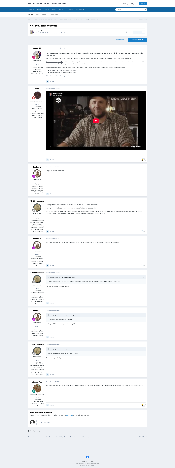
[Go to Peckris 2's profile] (37, 173)
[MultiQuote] (47, 81)
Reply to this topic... (45, 422)
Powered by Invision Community (87, 465)
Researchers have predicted (54, 62)
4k (38, 64)
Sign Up (143, 3)
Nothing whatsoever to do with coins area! (59, 33)
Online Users (54, 14)
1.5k (38, 398)
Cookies (91, 461)
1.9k (38, 104)
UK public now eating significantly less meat (63, 70)
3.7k (38, 183)
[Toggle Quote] (48, 277)
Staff (37, 14)
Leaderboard (80, 9)
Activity (39, 9)
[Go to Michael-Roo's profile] (37, 388)
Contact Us (84, 461)
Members (44, 14)
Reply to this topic (137, 39)
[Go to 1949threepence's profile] (37, 207)
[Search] (145, 9)
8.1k (38, 217)
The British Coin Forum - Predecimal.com (47, 3)
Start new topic (120, 39)
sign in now (69, 415)
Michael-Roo (37, 382)
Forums (30, 14)
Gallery (61, 9)
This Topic (138, 9)
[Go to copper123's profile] (32, 32)
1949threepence (37, 201)
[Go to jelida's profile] (37, 95)
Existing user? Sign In (130, 3)
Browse (31, 9)
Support (47, 9)
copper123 (40, 31)
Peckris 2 (37, 167)
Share (129, 32)
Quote (52, 81)
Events (54, 9)
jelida (37, 89)
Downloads (70, 9)
